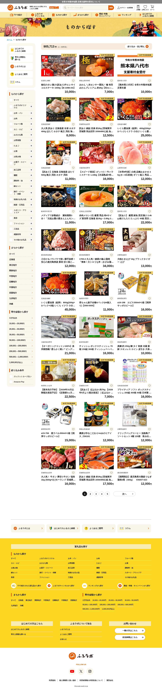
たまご (98, 563)
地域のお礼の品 (74, 572)
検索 (111, 8)
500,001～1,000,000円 (91, 609)
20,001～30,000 (16, 329)
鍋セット (14, 572)
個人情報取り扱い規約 (67, 680)
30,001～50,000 (16, 335)
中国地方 (13, 287)
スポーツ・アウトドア (133, 572)
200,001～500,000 (18, 351)
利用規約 (52, 680)
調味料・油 (129, 568)
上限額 (138, 10)
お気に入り (145, 10)
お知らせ (63, 639)
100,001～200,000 (18, 346)
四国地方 (13, 293)
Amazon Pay (19, 382)
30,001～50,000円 (132, 600)
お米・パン (72, 558)
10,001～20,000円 (99, 600)
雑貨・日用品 (101, 572)
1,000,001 (16, 362)
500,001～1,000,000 (18, 357)
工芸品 (70, 577)
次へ (124, 494)
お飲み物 (14, 568)
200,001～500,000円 (125, 605)
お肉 (98, 558)
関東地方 (13, 271)
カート (152, 10)
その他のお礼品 (131, 577)
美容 (12, 577)
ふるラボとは (65, 629)
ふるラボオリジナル (46, 558)
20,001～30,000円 (115, 600)
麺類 (98, 568)
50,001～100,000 (17, 340)
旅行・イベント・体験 (47, 572)
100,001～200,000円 (107, 605)
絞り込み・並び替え (136, 46)
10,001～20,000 (16, 323)
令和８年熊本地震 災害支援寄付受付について (81, 2)
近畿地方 (13, 282)
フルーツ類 (129, 558)
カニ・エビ (15, 563)
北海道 (12, 259)
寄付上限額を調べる (18, 634)
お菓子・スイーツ (46, 568)
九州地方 (13, 298)
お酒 (126, 563)
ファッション (44, 577)
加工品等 (71, 568)
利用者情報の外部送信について (91, 680)
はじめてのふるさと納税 (20, 629)
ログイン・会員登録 (126, 8)
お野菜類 (71, 563)
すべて (16, 100)
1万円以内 (86, 600)
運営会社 (109, 680)
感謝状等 (99, 577)
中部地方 (13, 276)
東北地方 (13, 265)
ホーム (9, 40)
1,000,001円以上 (108, 609)
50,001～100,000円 (90, 605)
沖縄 (11, 304)
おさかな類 (43, 563)
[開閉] (31, 106)
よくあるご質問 (66, 634)
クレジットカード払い (23, 376)
